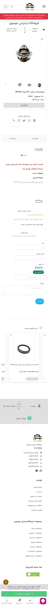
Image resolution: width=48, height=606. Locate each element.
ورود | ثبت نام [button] (5, 6)
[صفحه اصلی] (28, 6)
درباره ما (39, 492)
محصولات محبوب (36, 547)
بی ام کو (25, 29)
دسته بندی (30, 603)
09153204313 (33, 456)
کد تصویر (41, 264)
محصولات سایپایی (35, 30)
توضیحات (35, 138)
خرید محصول (31, 379)
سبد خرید (19, 603)
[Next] (6, 85)
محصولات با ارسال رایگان (33, 556)
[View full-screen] (42, 39)
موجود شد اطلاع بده (22, 594)
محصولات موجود (36, 542)
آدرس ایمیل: (40, 254)
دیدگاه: (42, 284)
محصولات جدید (36, 528)
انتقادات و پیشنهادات (34, 505)
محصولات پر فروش (35, 533)
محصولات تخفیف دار (35, 551)
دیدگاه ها (12, 138)
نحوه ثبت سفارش (36, 496)
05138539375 (33, 466)
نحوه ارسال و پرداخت (35, 501)
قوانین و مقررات (36, 510)
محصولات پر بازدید (35, 538)
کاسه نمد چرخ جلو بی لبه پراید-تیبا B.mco (24, 365)
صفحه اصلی (38, 487)
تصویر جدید (38, 272)
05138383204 (33, 463)
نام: (43, 243)
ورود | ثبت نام (6, 603)
